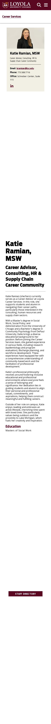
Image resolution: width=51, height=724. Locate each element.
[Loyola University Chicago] (16, 5)
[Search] (39, 5)
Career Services (11, 16)
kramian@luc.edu (25, 68)
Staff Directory (25, 593)
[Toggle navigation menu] (46, 5)
